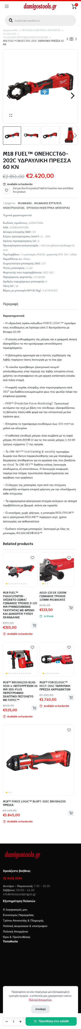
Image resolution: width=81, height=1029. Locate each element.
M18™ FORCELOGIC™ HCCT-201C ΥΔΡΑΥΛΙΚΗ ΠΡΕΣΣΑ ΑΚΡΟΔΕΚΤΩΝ (55, 686)
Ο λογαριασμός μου (15, 909)
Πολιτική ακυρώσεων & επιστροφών (25, 926)
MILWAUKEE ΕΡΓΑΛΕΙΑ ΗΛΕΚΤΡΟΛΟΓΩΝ (25, 37)
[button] (11, 115)
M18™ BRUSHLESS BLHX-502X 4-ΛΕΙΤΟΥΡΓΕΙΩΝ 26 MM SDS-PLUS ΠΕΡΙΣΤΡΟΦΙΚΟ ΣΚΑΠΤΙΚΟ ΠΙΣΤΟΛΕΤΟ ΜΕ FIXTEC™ (20, 691)
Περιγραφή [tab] (10, 304)
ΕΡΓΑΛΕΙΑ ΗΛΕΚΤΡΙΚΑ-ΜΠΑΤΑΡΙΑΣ (41, 30)
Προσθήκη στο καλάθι (54, 1021)
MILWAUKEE (9, 33)
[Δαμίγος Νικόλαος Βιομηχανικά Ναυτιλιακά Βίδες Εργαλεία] (40, 6)
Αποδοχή (40, 1009)
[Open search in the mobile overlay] (40, 20)
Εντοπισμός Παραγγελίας (18, 915)
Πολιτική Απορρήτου (15, 931)
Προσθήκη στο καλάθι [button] (34, 625)
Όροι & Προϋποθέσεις (16, 937)
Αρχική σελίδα (10, 30)
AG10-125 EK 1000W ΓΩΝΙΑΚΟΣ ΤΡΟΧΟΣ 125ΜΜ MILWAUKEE (53, 596)
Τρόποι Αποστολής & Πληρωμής (23, 920)
